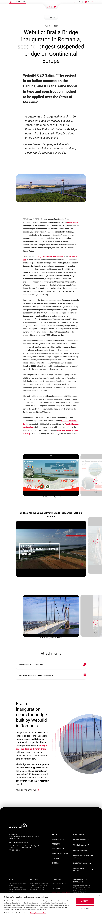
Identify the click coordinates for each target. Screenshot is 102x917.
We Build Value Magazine (78, 869)
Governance (57, 858)
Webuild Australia (79, 840)
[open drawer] (91, 7)
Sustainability (58, 849)
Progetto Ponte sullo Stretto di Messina (83, 857)
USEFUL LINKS (78, 834)
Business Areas (58, 839)
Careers (55, 863)
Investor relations (60, 853)
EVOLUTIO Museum (80, 863)
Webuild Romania (79, 845)
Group (54, 834)
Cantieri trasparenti (80, 850)
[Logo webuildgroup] (18, 828)
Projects (56, 844)
